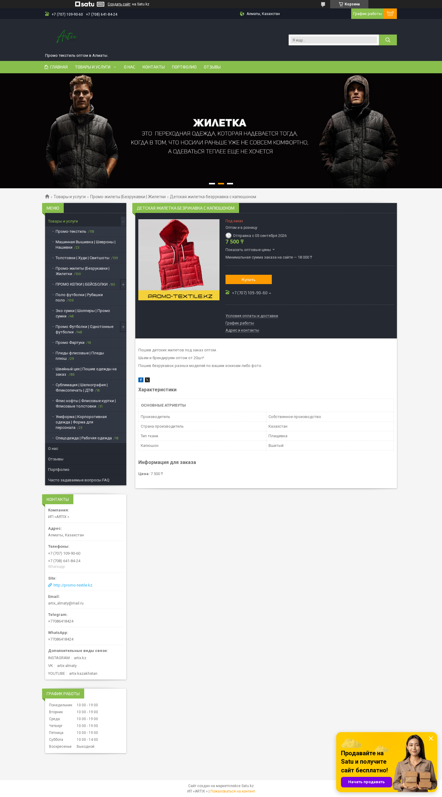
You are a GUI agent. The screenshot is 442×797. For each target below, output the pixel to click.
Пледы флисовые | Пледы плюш (80, 356)
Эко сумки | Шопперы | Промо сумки (83, 313)
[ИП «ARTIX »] (67, 37)
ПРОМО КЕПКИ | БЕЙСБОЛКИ (82, 284)
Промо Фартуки (70, 342)
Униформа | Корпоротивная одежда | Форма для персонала (81, 422)
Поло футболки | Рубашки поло (79, 297)
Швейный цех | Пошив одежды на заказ (86, 372)
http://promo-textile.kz (73, 585)
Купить (249, 279)
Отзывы (212, 67)
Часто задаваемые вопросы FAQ (78, 480)
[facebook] (140, 381)
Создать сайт (119, 4)
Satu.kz (247, 786)
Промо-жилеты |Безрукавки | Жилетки (128, 196)
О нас (129, 67)
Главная (59, 67)
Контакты (154, 67)
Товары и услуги (92, 67)
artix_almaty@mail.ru (66, 603)
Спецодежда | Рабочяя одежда (84, 438)
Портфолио (184, 67)
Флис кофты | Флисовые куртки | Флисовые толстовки (86, 403)
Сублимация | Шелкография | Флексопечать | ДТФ (82, 387)
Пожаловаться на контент (232, 791)
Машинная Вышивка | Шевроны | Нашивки (85, 245)
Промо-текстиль (71, 231)
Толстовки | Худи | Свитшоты (82, 258)
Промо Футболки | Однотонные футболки (84, 329)
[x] (147, 381)
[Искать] (388, 40)
